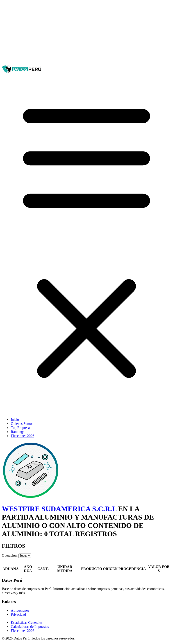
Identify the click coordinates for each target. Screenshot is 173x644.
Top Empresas (21, 428)
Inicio (15, 419)
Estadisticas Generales (26, 622)
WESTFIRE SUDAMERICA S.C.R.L (59, 509)
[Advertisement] (86, 33)
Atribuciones (20, 610)
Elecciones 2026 (22, 436)
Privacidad (18, 614)
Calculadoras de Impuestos (30, 626)
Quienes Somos (22, 424)
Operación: (10, 555)
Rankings (17, 432)
